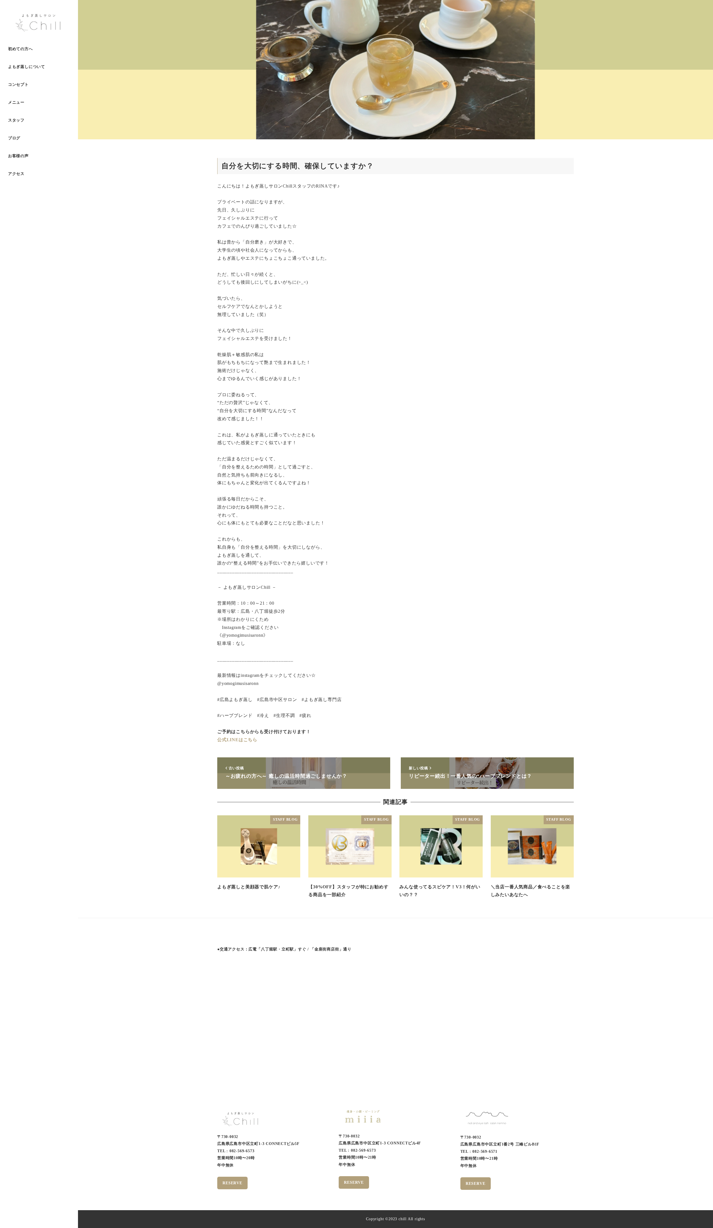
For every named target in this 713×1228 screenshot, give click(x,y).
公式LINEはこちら (237, 739)
